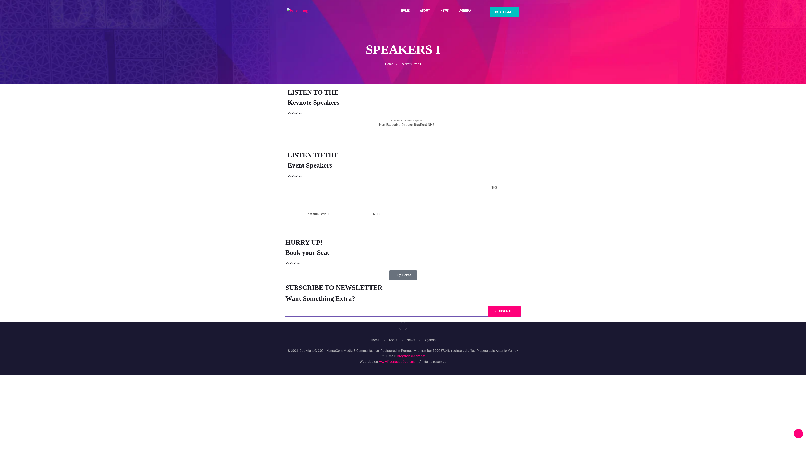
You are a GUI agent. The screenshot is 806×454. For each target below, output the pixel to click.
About (425, 10)
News (445, 10)
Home (405, 10)
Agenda (465, 10)
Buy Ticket (504, 12)
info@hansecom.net (410, 356)
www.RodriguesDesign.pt (398, 362)
